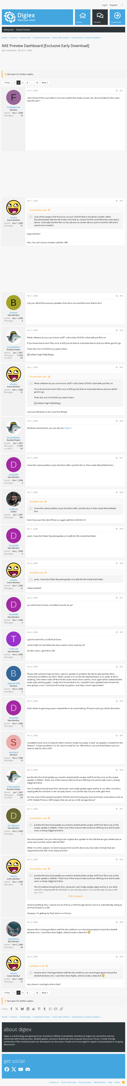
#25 (121, 367)
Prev (8, 82)
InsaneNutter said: (38, 210)
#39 (121, 922)
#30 (121, 563)
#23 (121, 295)
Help (110, 1082)
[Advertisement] (63, 62)
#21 (121, 90)
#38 (121, 859)
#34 (121, 701)
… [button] (32, 82)
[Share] (117, 91)
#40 (121, 956)
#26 (121, 421)
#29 (121, 529)
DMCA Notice (100, 1082)
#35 (121, 735)
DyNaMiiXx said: (37, 965)
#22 (121, 200)
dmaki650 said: (37, 501)
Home (117, 1082)
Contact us (54, 1082)
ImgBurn (68, 428)
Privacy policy (85, 1082)
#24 (121, 330)
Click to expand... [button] (76, 896)
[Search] (122, 5)
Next (44, 82)
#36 (121, 770)
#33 (121, 666)
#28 (121, 492)
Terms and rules (69, 1082)
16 (37, 82)
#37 (121, 809)
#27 (121, 458)
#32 (121, 632)
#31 (121, 597)
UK (21, 357)
